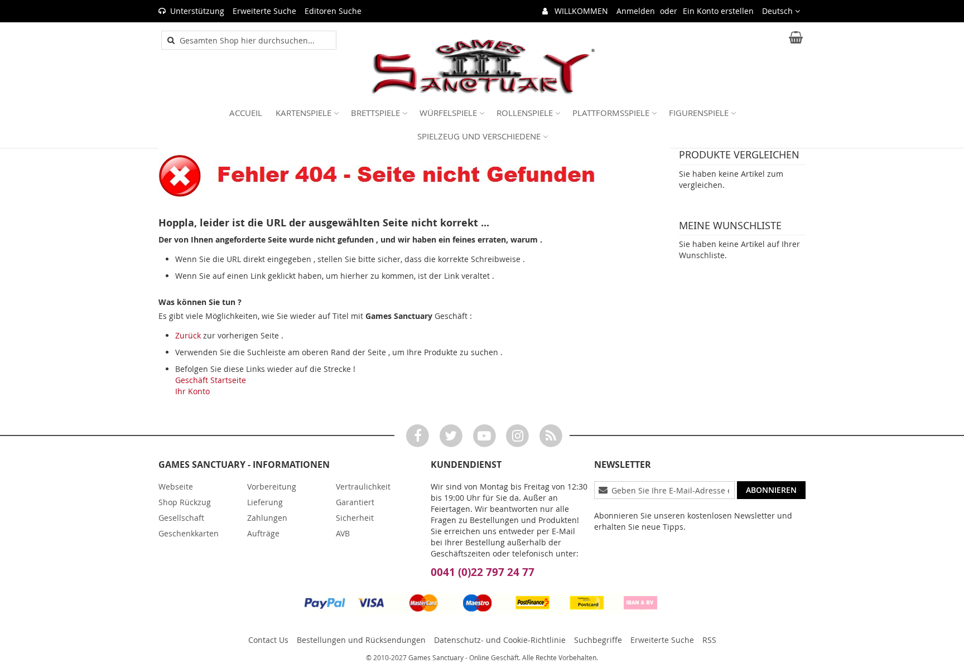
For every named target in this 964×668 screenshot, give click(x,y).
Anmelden (635, 11)
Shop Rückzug (184, 502)
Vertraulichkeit (363, 486)
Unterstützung (197, 11)
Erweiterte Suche (264, 11)
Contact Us (268, 640)
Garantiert (355, 502)
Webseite (175, 486)
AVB (343, 533)
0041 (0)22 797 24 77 (482, 572)
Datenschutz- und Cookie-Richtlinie (500, 640)
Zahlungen (267, 517)
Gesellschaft (181, 517)
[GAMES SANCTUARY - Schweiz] (482, 67)
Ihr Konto (192, 391)
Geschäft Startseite (210, 380)
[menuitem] (246, 112)
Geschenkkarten (188, 533)
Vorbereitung (271, 486)
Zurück (188, 335)
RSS (709, 640)
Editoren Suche (333, 11)
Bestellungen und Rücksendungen (361, 640)
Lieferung (265, 502)
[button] (781, 11)
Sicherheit (355, 517)
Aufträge (263, 533)
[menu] (482, 124)
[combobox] (255, 40)
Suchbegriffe (598, 640)
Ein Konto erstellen (718, 11)
